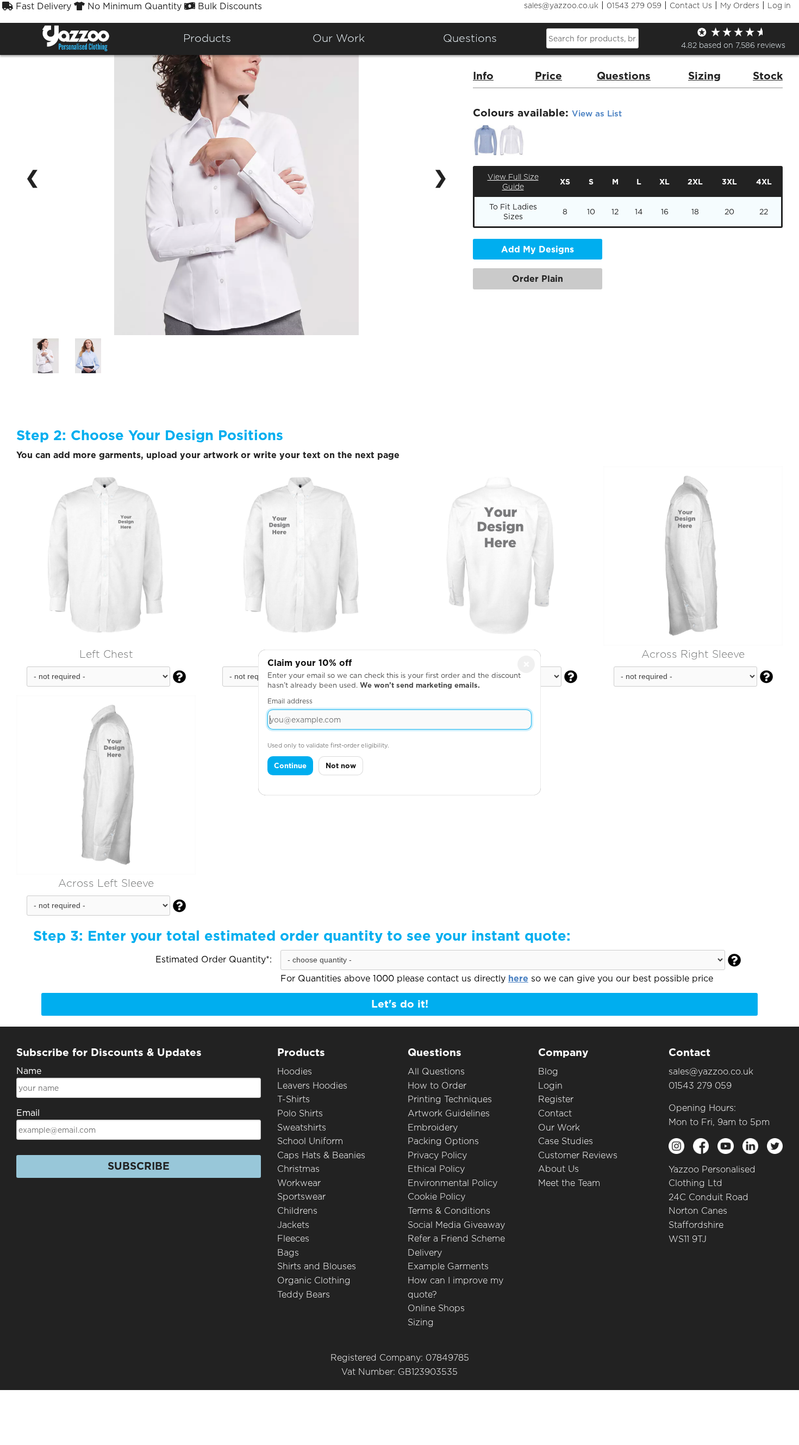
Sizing (421, 1322)
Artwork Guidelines (449, 1113)
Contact (555, 1113)
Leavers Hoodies (312, 1085)
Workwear (299, 1183)
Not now (341, 766)
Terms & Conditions (449, 1211)
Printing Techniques (450, 1099)
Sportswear (301, 1196)
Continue (290, 766)
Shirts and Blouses (316, 1266)
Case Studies (565, 1141)
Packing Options (443, 1141)
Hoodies (294, 1071)
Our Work (559, 1127)
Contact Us (691, 5)
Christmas (298, 1169)
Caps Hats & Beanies (321, 1155)
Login (550, 1085)
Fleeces (293, 1238)
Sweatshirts (301, 1127)
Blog (548, 1071)
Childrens (297, 1211)
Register (555, 1099)
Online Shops (436, 1308)
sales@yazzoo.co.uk (561, 5)
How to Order (437, 1085)
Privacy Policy (437, 1155)
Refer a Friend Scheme (456, 1238)
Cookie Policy (436, 1196)
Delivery (425, 1253)
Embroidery (433, 1127)
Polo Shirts (300, 1113)
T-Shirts (293, 1099)
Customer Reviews (577, 1155)
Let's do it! (399, 1004)
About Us (558, 1169)
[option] (45, 355)
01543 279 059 (634, 5)
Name (28, 1071)
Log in (779, 5)
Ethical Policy (436, 1169)
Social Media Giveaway (456, 1225)
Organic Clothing (314, 1280)
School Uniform (310, 1141)
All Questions (436, 1071)
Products (207, 38)
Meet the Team (569, 1183)
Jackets (293, 1225)
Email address (290, 701)
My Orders (739, 5)
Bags (288, 1253)
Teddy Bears (303, 1294)
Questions (470, 38)
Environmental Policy (452, 1183)
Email (28, 1113)
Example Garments (448, 1266)
